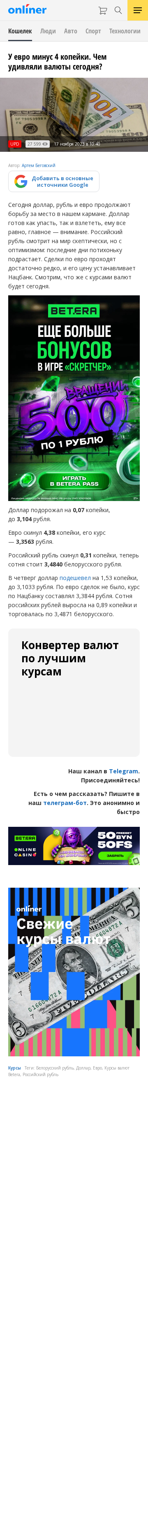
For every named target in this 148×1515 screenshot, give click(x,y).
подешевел (75, 578)
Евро (97, 1068)
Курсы (14, 1068)
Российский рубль (40, 1074)
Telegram (123, 771)
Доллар (83, 1068)
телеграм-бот (65, 803)
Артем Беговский (39, 165)
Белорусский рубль (55, 1068)
